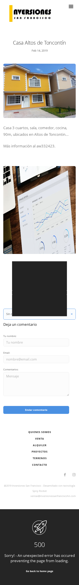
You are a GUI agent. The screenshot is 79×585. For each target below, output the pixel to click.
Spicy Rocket (39, 491)
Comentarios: (10, 369)
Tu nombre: (9, 336)
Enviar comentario (36, 409)
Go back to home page (39, 571)
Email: (6, 352)
